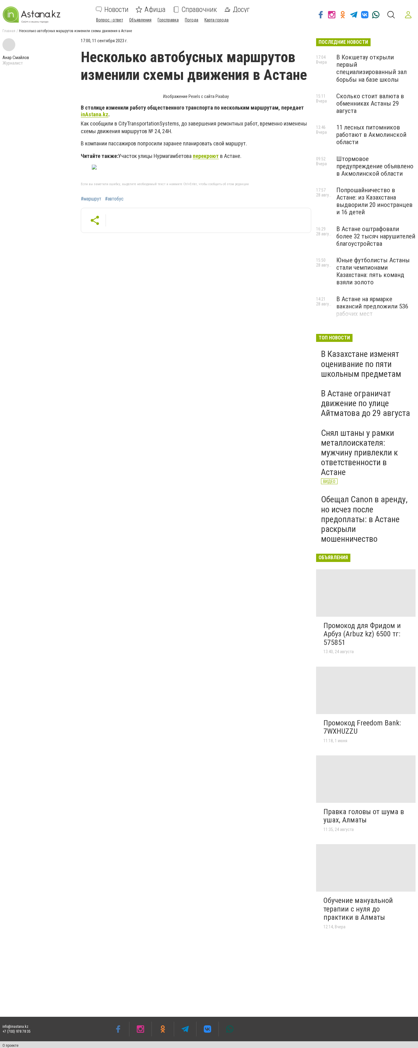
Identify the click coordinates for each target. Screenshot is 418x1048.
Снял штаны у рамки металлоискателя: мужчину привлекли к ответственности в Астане (359, 452)
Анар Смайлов (15, 57)
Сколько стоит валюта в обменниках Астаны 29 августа (370, 103)
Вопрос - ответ (109, 19)
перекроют (206, 156)
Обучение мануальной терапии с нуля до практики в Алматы (358, 909)
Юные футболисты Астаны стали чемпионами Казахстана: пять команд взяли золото (373, 271)
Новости (116, 9)
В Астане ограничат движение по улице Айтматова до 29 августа (365, 403)
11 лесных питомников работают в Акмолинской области (371, 135)
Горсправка (168, 19)
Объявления (140, 19)
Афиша (155, 9)
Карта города (216, 19)
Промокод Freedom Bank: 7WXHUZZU (362, 727)
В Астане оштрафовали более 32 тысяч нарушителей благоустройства (375, 236)
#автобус (114, 199)
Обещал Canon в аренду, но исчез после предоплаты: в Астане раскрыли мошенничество (364, 519)
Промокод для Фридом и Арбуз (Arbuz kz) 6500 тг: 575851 (362, 634)
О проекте (10, 1045)
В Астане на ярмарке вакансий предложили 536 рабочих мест (372, 306)
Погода (191, 19)
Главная (8, 31)
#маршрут (91, 199)
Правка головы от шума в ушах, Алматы (363, 816)
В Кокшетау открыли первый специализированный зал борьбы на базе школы (371, 68)
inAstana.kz (94, 114)
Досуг (241, 9)
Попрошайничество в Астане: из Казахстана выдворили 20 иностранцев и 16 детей (374, 201)
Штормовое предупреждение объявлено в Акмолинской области (374, 166)
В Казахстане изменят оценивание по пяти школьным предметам (361, 364)
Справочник (199, 9)
